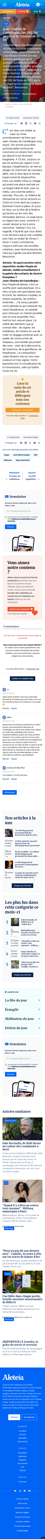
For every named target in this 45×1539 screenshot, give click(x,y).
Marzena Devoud (29, 93)
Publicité (22, 1470)
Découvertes (23, 1441)
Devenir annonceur (22, 1517)
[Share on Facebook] (22, 123)
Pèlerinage (9, 1228)
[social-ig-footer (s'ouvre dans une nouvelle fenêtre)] (29, 1491)
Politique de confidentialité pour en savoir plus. (22, 520)
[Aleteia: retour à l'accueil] (22, 4)
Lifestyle (22, 1434)
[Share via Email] (35, 123)
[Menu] (7, 4)
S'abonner (14, 1417)
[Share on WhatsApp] (40, 123)
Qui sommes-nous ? (22, 1508)
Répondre (5, 708)
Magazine (22, 1460)
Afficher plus (9, 792)
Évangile (11, 1010)
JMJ (35, 455)
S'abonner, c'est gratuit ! (22, 410)
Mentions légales (22, 1512)
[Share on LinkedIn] (26, 123)
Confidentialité (22, 1531)
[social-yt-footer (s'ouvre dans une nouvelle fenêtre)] (15, 1491)
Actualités (22, 1431)
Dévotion (17, 18)
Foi (6, 1183)
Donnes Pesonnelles (22, 1526)
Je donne (21, 11)
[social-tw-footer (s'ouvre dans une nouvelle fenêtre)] (25, 1491)
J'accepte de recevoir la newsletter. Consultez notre (23, 519)
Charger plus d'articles (22, 885)
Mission (8, 1274)
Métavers (8, 460)
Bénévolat (9, 1319)
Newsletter (22, 1453)
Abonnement (22, 1463)
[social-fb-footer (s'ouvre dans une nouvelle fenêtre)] (20, 1491)
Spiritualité (7, 18)
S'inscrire (10, 527)
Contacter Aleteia (22, 1521)
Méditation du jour (19, 1019)
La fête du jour (16, 1000)
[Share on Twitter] (31, 123)
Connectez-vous (32, 669)
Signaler (14, 708)
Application (22, 1456)
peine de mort (10, 1121)
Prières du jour (16, 1028)
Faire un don (22, 1503)
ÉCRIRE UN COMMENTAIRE (22, 678)
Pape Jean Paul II (23, 460)
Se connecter (29, 1417)
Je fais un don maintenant (19, 609)
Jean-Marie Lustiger (21, 455)
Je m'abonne (8, 11)
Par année (22, 1482)
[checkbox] (5, 517)
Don (22, 1467)
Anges (6, 455)
